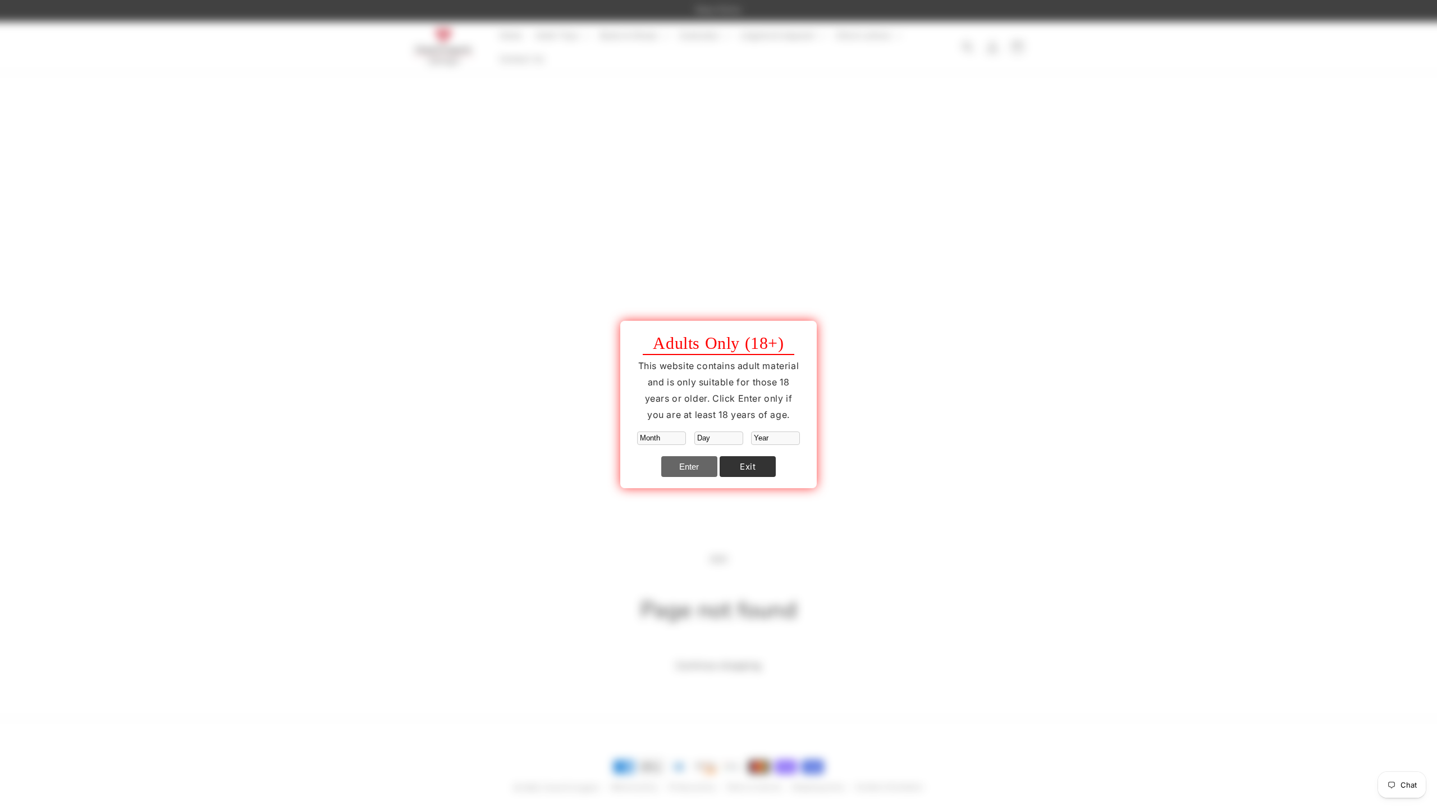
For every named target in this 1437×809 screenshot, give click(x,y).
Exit (748, 466)
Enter (689, 466)
